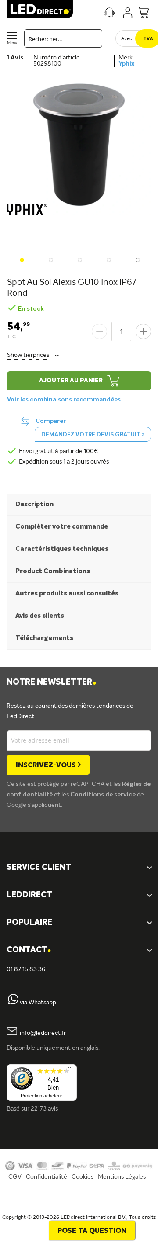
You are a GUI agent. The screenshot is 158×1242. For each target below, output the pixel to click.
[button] (21, 259)
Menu (12, 43)
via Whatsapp (38, 1003)
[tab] (79, 895)
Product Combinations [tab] (52, 571)
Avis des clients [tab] (39, 615)
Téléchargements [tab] (44, 638)
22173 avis (44, 1109)
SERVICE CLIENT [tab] (39, 868)
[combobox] (63, 38)
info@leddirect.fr (43, 1033)
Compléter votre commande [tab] (61, 526)
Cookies (82, 1177)
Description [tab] (34, 504)
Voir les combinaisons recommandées (64, 400)
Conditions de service (103, 795)
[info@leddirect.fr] (12, 1033)
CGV (15, 1177)
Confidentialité (46, 1177)
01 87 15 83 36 (26, 969)
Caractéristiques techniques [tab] (61, 549)
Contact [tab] (29, 950)
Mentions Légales (122, 1177)
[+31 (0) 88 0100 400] (13, 1003)
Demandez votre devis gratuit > (92, 435)
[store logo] (40, 9)
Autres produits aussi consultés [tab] (66, 593)
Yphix (126, 64)
